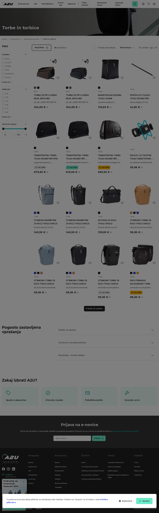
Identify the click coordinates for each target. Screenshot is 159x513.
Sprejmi (146, 501)
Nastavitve (127, 501)
